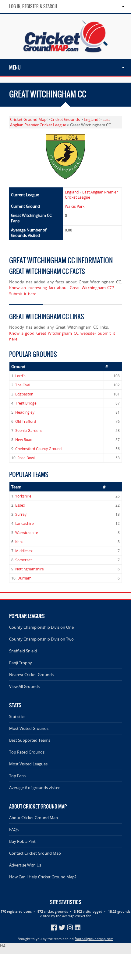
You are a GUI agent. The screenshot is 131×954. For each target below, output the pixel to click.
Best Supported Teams (29, 740)
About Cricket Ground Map (33, 817)
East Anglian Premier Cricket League (60, 122)
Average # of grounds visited (35, 787)
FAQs (14, 829)
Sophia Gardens (28, 430)
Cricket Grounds (65, 119)
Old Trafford (25, 421)
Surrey (21, 514)
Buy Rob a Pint (22, 841)
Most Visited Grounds (28, 728)
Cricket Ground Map (28, 119)
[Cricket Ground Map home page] (65, 56)
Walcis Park (74, 206)
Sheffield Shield (23, 651)
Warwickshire (26, 532)
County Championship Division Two (41, 639)
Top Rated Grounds (26, 752)
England (91, 119)
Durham (24, 578)
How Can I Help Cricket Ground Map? (42, 877)
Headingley (24, 412)
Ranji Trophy (20, 662)
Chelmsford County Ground (38, 448)
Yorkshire (23, 496)
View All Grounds (24, 686)
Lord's (20, 375)
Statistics (17, 716)
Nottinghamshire (29, 569)
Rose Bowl (26, 457)
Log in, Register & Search (33, 6)
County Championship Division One (41, 627)
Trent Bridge (26, 403)
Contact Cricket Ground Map (35, 853)
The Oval (22, 385)
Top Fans (17, 775)
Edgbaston (24, 394)
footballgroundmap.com (94, 938)
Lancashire (24, 523)
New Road (23, 439)
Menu (15, 67)
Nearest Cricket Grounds (31, 674)
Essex (20, 505)
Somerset (23, 559)
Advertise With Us (25, 865)
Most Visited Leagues (28, 764)
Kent (19, 541)
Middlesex (24, 550)
